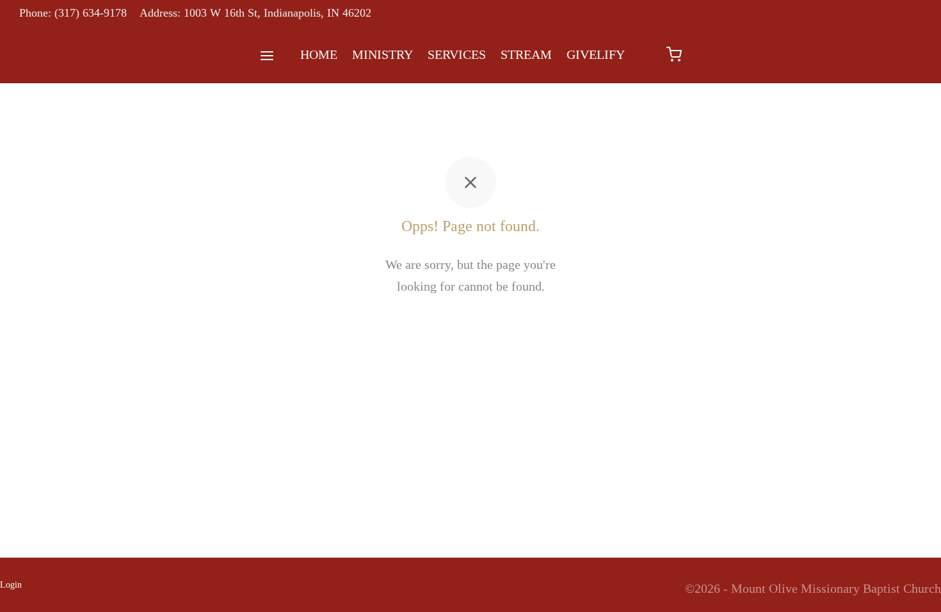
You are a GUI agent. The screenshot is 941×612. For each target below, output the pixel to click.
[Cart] (674, 54)
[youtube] (899, 13)
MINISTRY (382, 54)
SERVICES (457, 54)
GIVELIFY (596, 54)
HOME (318, 54)
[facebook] (873, 13)
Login (11, 585)
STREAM (526, 54)
